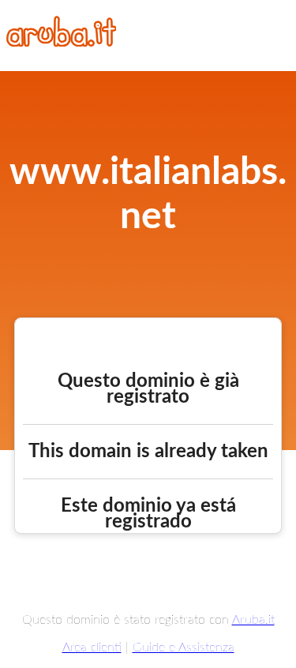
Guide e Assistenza (183, 647)
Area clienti (92, 647)
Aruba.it (253, 620)
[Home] (61, 42)
